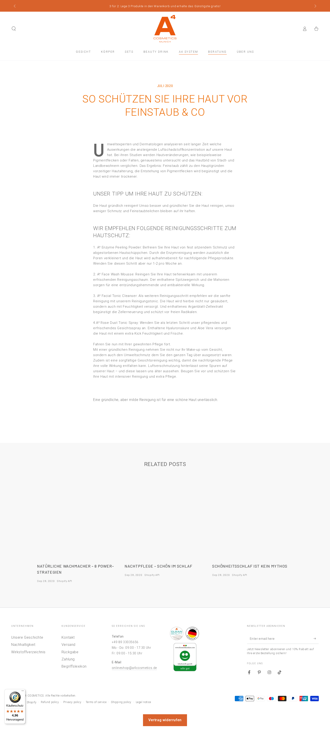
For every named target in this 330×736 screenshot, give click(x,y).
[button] (14, 29)
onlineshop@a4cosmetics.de (134, 668)
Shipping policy (121, 702)
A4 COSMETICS (33, 695)
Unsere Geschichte (27, 637)
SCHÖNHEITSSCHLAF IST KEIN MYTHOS (249, 566)
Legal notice (143, 702)
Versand (68, 644)
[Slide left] (15, 6)
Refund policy (50, 702)
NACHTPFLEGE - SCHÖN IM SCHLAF (158, 566)
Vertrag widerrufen (165, 720)
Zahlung (68, 659)
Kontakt (68, 637)
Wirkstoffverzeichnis (28, 652)
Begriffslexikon (74, 666)
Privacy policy (72, 702)
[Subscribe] (316, 639)
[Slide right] (315, 6)
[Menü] (22, 692)
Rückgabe (70, 652)
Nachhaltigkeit (23, 644)
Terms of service (96, 702)
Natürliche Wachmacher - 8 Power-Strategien (75, 569)
